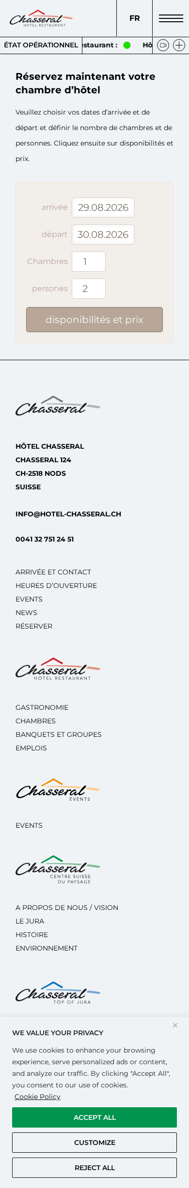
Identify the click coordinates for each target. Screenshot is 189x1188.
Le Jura (30, 921)
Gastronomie (42, 707)
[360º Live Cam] (163, 45)
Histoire (32, 934)
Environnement (47, 948)
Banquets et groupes (59, 734)
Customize (94, 1142)
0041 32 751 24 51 (45, 539)
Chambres (36, 721)
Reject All (95, 1167)
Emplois (31, 748)
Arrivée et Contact (53, 572)
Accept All (95, 1117)
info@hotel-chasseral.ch (68, 514)
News (26, 612)
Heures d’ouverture (56, 585)
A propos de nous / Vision (67, 907)
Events (29, 599)
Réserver (34, 626)
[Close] (179, 1025)
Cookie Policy (38, 1096)
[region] (94, 1102)
